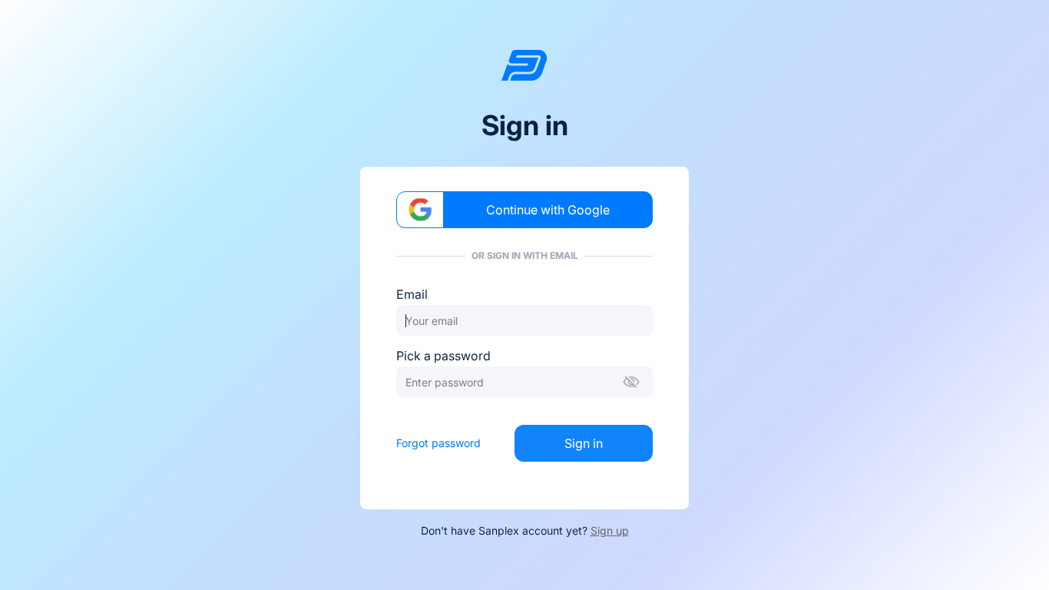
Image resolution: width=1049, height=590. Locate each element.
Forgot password (438, 442)
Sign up (610, 530)
